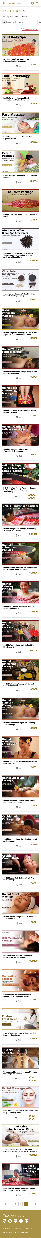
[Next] (36, 1204)
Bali (20, 66)
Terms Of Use (29, 1228)
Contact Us (6, 1228)
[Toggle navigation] (37, 3)
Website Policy (17, 1228)
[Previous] (5, 1204)
